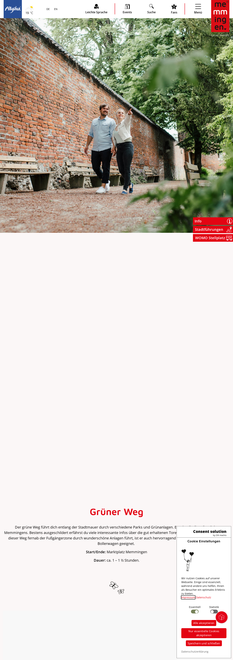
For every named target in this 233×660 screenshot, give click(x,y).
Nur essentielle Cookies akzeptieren (203, 633)
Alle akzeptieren (203, 623)
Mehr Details (31, 47)
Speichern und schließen (204, 643)
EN (55, 9)
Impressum (188, 597)
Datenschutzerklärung (194, 651)
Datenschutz (203, 597)
